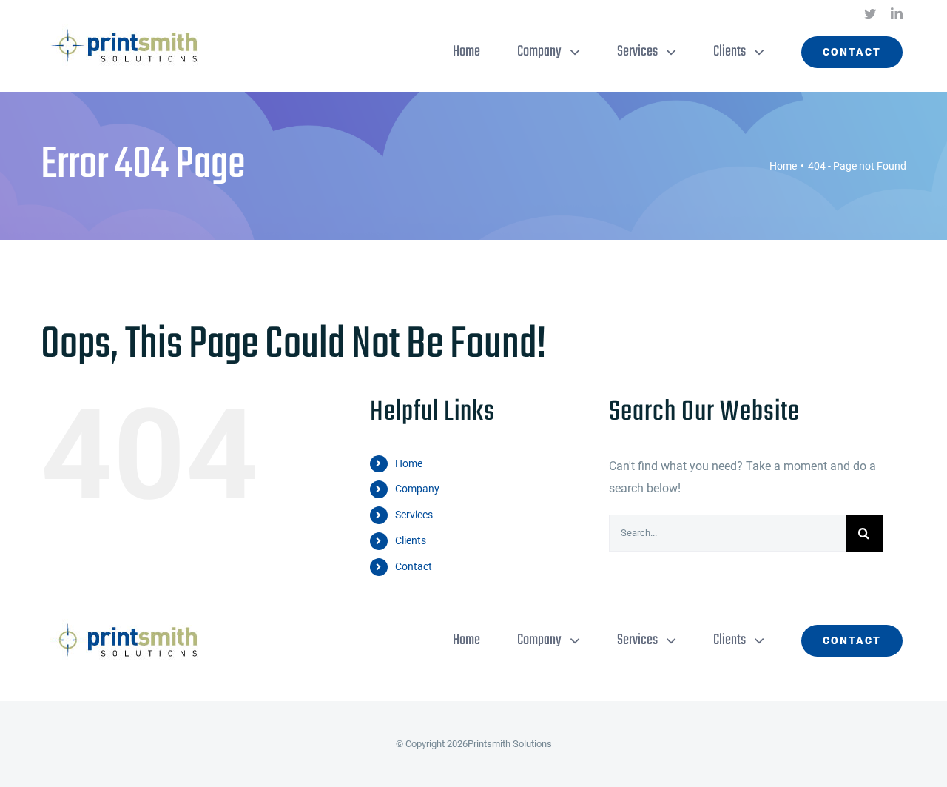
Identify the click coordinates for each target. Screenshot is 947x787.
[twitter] (870, 13)
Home (408, 463)
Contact (413, 566)
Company (417, 489)
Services (414, 514)
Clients (410, 540)
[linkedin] (897, 13)
